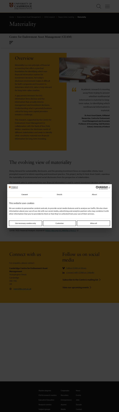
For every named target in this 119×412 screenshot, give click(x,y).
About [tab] (94, 194)
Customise (60, 223)
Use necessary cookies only (25, 223)
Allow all (93, 223)
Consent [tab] (24, 194)
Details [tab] (59, 194)
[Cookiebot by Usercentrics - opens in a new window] (100, 187)
